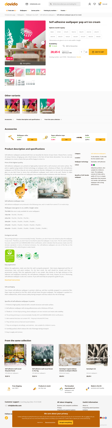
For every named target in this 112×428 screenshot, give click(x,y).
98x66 (52, 32)
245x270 (96, 32)
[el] (106, 418)
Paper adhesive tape (58, 135)
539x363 (98, 36)
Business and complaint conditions (67, 405)
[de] (101, 418)
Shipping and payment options (66, 410)
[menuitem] (12, 10)
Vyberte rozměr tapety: (57, 28)
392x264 (75, 36)
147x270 (66, 32)
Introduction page (10, 15)
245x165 (89, 32)
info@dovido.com (15, 405)
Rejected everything (50, 422)
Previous (2, 356)
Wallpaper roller (22, 135)
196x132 (73, 32)
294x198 (52, 36)
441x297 (83, 36)
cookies (87, 416)
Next (43, 43)
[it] (103, 418)
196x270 (81, 32)
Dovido (79, 57)
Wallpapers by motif (32, 15)
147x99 (59, 32)
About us (85, 405)
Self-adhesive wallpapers (47, 15)
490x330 (91, 36)
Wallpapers (20, 15)
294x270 (60, 36)
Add (32, 139)
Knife (87, 135)
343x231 (68, 36)
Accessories (8, 119)
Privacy (59, 408)
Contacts (85, 410)
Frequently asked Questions (91, 408)
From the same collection (52, 119)
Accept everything (65, 422)
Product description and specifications (28, 119)
